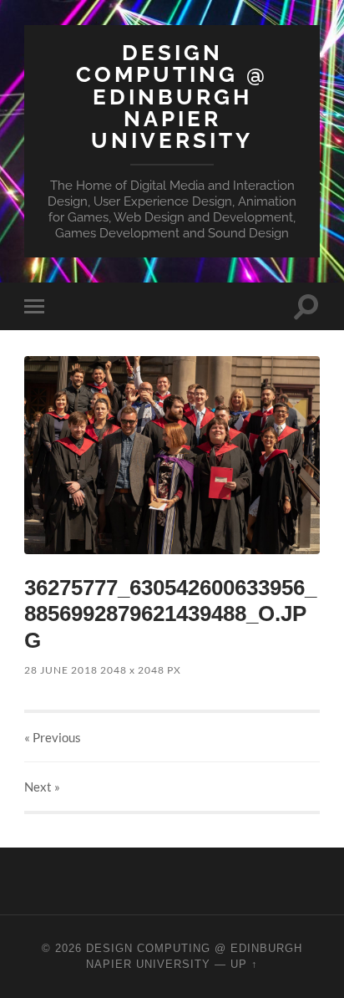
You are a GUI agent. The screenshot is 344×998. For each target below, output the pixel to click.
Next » (42, 786)
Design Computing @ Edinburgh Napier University (172, 96)
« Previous (52, 737)
